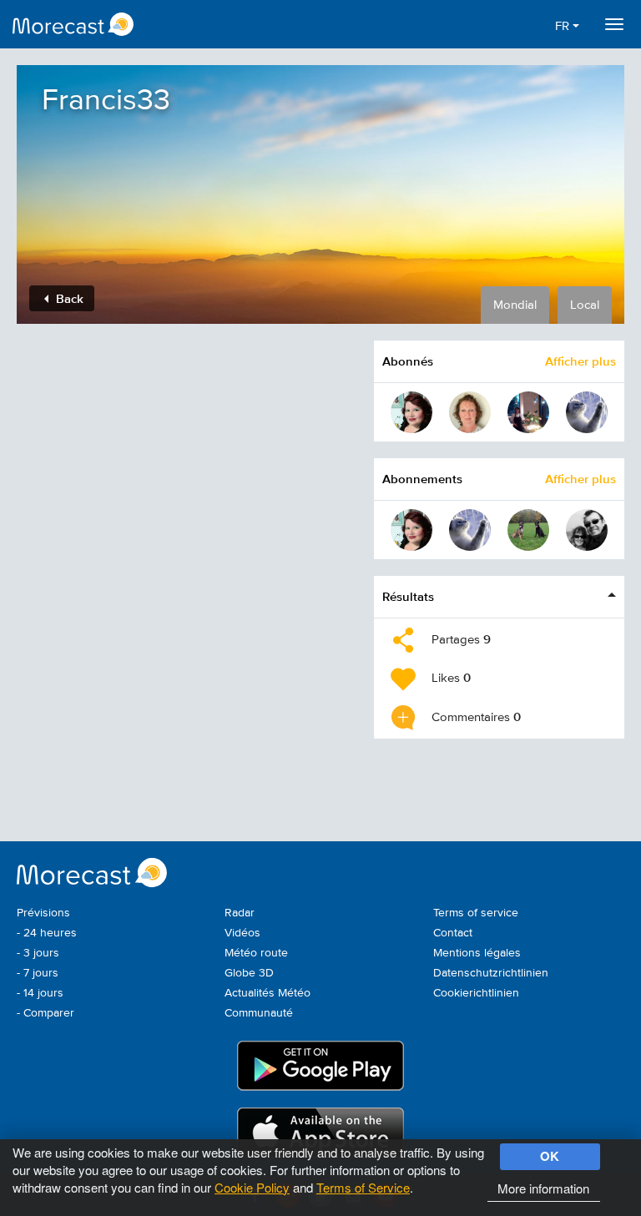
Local (584, 305)
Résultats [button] (408, 596)
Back (68, 298)
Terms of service (475, 913)
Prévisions (43, 913)
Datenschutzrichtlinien (490, 973)
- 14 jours (40, 993)
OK (549, 1156)
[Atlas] (587, 530)
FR (564, 26)
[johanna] (470, 412)
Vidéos (242, 933)
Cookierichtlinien (476, 993)
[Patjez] (528, 530)
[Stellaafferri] (411, 412)
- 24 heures (47, 933)
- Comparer (45, 1013)
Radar (240, 913)
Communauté (259, 1013)
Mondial (515, 305)
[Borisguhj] (587, 412)
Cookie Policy (252, 1187)
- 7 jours (37, 973)
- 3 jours (38, 953)
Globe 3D (249, 973)
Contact (452, 933)
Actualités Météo (267, 993)
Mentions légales (477, 953)
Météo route (256, 953)
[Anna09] (528, 412)
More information (543, 1188)
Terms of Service (363, 1187)
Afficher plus (580, 361)
